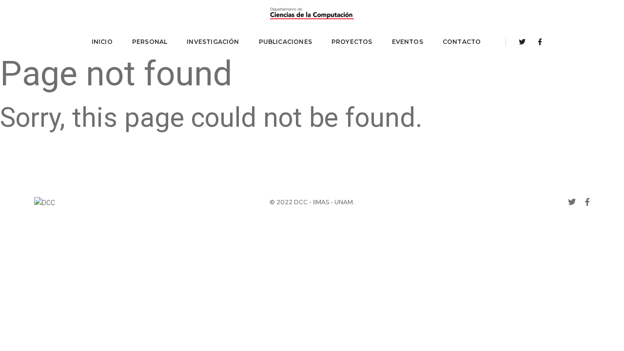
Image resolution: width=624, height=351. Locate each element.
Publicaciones (285, 41)
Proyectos (352, 41)
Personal (149, 41)
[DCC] (312, 13)
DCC (301, 202)
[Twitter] (522, 42)
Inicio (102, 41)
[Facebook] (537, 42)
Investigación (213, 41)
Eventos (407, 41)
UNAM (343, 202)
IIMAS (321, 202)
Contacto (462, 41)
